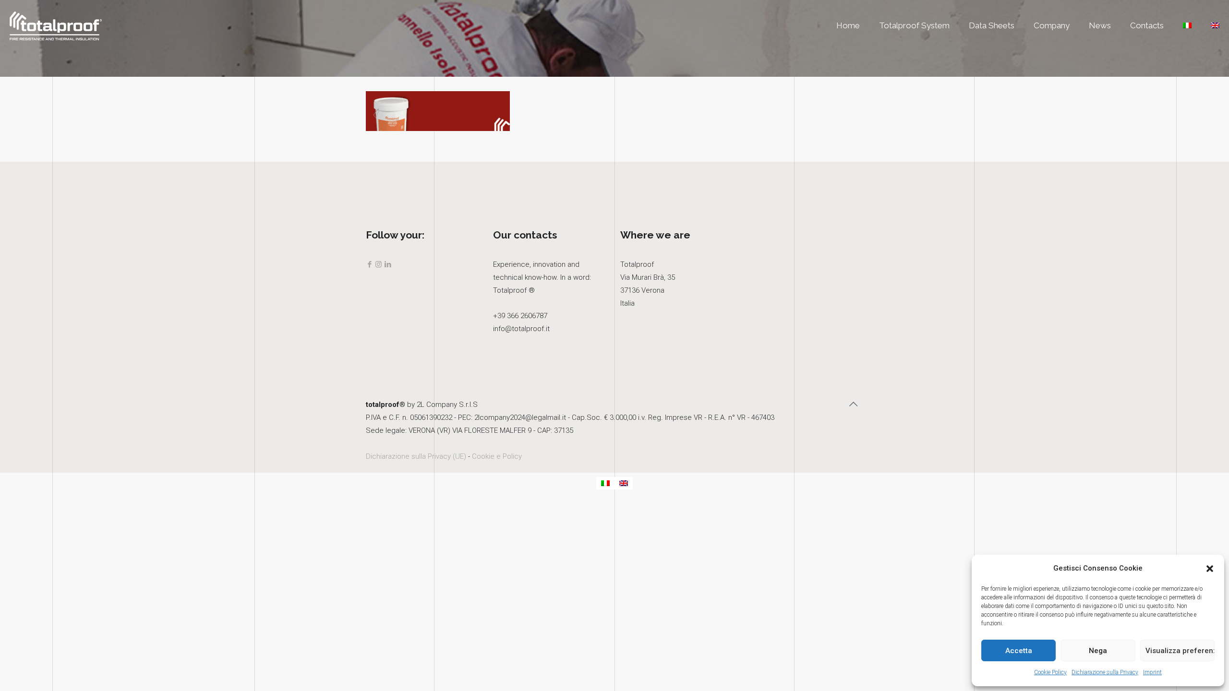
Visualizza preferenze (1180, 650)
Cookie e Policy (497, 456)
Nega (1098, 650)
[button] (1210, 568)
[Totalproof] (56, 25)
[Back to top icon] (853, 404)
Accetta (1018, 650)
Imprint (1152, 672)
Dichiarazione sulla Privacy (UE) (416, 456)
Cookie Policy (1050, 672)
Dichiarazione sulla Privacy (1105, 672)
